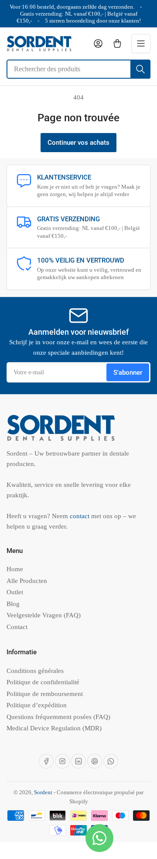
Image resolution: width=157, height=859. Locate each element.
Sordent (43, 792)
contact (80, 516)
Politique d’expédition (37, 705)
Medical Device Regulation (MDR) (54, 728)
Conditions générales (35, 670)
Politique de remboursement (45, 693)
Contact (17, 626)
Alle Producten (27, 580)
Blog (13, 603)
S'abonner (127, 372)
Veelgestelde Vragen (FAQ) (44, 615)
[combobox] (78, 69)
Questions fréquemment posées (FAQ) (58, 716)
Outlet (15, 592)
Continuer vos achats (78, 142)
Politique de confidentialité (43, 682)
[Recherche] (140, 69)
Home (15, 569)
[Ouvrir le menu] (140, 43)
